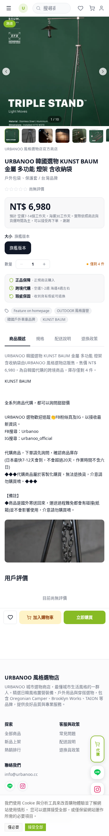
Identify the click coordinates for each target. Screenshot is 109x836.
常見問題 (67, 733)
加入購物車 (43, 617)
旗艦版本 (18, 247)
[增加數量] (44, 264)
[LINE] (10, 786)
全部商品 (13, 733)
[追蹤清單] (80, 8)
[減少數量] (21, 264)
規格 (40, 338)
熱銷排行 (13, 750)
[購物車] (92, 8)
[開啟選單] (8, 8)
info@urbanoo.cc (21, 774)
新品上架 (13, 741)
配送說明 (63, 338)
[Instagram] (22, 786)
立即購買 (84, 617)
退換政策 (89, 338)
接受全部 (35, 827)
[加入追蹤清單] (10, 617)
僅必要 (13, 827)
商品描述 (17, 338)
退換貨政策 (69, 750)
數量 (8, 264)
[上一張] (27, 71)
